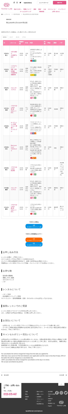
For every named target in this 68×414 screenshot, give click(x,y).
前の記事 (6, 375)
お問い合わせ (56, 11)
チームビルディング (25, 11)
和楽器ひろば (51, 403)
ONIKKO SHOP (50, 399)
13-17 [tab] (11, 37)
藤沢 (26, 399)
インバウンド (62, 9)
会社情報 (50, 391)
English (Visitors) (28, 3)
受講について (27, 9)
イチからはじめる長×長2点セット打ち (14, 109)
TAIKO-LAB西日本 (51, 395)
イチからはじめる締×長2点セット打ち (14, 208)
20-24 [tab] (17, 37)
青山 (26, 394)
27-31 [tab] (24, 37)
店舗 (39, 9)
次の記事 (61, 375)
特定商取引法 (40, 403)
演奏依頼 (41, 11)
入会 (44, 9)
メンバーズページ (43, 2)
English (50, 406)
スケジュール (51, 9)
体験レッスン (40, 394)
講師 (35, 9)
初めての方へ (17, 9)
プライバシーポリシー (40, 400)
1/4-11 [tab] (4, 37)
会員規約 (39, 396)
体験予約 (59, 2)
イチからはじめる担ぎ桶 (14, 168)
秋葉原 (27, 396)
